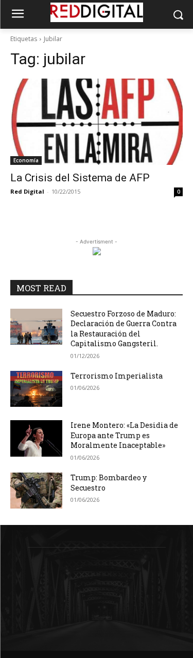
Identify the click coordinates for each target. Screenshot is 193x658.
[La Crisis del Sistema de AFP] (96, 122)
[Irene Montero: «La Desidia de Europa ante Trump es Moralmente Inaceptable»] (36, 438)
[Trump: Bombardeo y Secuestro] (36, 491)
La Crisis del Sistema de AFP (80, 178)
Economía (26, 160)
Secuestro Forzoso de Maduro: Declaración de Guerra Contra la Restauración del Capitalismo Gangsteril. (124, 329)
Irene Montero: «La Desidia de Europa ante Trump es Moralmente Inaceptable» (124, 435)
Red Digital (27, 191)
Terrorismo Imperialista (117, 376)
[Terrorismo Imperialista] (36, 389)
